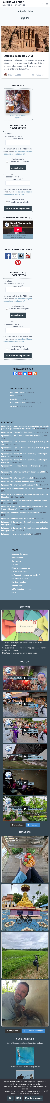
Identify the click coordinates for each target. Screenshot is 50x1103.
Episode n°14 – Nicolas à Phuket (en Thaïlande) (20, 466)
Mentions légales (18, 159)
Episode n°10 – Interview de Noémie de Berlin (19, 485)
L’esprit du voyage (19, 571)
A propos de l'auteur (17, 115)
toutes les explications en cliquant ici (25, 1067)
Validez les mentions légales (18, 161)
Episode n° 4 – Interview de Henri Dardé (17, 518)
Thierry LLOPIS (14, 75)
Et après (13, 399)
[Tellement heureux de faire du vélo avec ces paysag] (25, 955)
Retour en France (17, 392)
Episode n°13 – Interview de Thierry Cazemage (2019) (23, 472)
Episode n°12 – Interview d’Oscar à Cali (17, 478)
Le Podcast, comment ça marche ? (26, 575)
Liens (14, 592)
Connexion (16, 561)
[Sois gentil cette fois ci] (25, 1003)
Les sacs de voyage (20, 578)
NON (18, 1098)
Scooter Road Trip (17, 403)
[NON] (47, 1091)
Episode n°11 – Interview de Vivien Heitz (17, 481)
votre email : (18, 179)
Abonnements (17, 557)
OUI (10, 1098)
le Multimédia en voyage (22, 589)
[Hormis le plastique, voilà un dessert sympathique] (25, 859)
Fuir (12, 396)
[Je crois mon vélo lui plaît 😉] (25, 907)
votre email (18, 139)
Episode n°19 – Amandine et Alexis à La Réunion (21, 436)
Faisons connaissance (21, 568)
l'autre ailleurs (12, 2)
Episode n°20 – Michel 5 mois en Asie (16, 432)
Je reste (13, 406)
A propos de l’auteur (20, 554)
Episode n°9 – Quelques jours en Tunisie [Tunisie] (21, 488)
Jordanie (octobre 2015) (18, 55)
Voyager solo (17, 585)
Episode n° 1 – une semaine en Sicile (16, 534)
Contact (18, 118)
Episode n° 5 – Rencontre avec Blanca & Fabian (20, 512)
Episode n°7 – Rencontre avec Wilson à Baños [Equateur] (24, 500)
